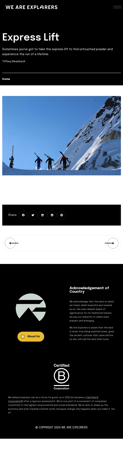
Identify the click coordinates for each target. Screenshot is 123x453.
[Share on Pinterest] (61, 215)
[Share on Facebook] (23, 215)
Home (6, 79)
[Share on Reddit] (52, 215)
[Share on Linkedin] (42, 215)
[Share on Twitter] (32, 215)
